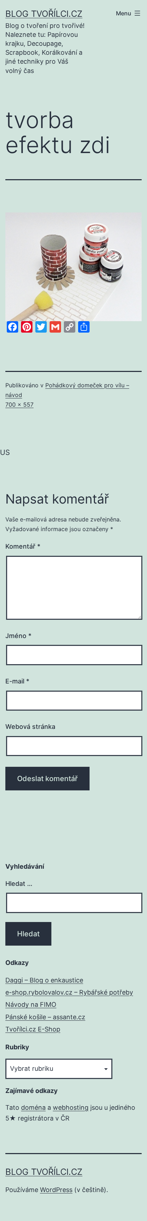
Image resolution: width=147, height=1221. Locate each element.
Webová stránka (30, 726)
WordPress (56, 1189)
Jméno (18, 635)
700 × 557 (19, 404)
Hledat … (18, 883)
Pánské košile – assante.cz (45, 1017)
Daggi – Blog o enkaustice (44, 980)
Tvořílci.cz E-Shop (32, 1029)
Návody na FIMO (30, 1004)
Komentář (22, 546)
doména (33, 1107)
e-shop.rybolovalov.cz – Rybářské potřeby (69, 992)
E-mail (17, 681)
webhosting (70, 1107)
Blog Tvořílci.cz (43, 14)
